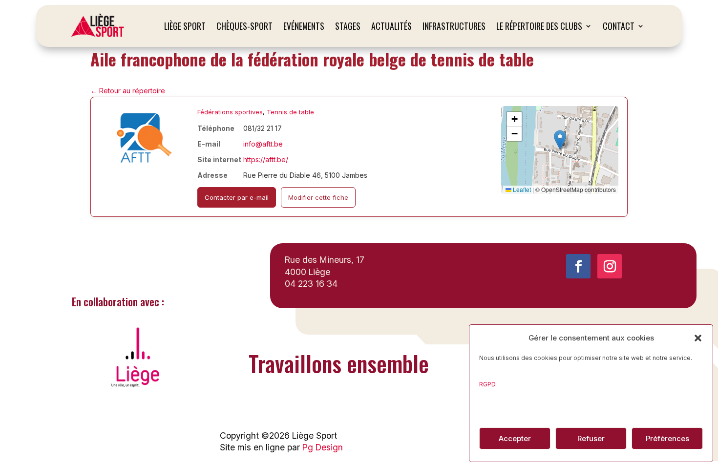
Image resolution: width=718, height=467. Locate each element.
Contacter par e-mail (237, 197)
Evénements (303, 26)
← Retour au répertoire (127, 90)
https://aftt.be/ (265, 159)
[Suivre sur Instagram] (609, 266)
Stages (347, 26)
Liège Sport (185, 26)
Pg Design (322, 447)
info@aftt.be (263, 144)
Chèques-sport (244, 26)
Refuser (591, 438)
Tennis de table (290, 112)
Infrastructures (454, 26)
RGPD (487, 384)
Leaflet (521, 189)
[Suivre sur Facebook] (578, 266)
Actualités (391, 26)
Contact (618, 26)
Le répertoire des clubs (539, 26)
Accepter (515, 438)
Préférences (667, 438)
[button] (698, 338)
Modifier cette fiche (318, 197)
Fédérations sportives (230, 112)
